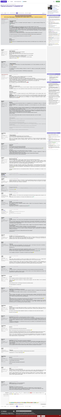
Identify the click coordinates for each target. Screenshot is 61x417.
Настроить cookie (24, 413)
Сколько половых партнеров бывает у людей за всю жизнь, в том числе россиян (54, 34)
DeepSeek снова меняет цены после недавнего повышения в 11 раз (53, 103)
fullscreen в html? (50, 138)
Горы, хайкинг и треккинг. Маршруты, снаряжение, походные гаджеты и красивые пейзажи (54, 77)
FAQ (29, 412)
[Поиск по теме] (44, 13)
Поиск (28, 412)
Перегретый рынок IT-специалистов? (12, 6)
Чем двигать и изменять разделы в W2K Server (54, 136)
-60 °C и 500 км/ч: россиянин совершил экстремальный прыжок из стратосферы (54, 95)
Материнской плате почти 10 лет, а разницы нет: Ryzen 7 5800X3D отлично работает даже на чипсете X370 (54, 97)
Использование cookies (19, 413)
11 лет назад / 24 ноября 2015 (13, 209)
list (34, 392)
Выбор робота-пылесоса (51, 43)
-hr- (42, 392)
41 (19, 406)
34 (10, 406)
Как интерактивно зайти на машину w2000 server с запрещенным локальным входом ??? (54, 147)
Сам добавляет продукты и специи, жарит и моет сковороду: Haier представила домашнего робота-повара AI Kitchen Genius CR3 (54, 88)
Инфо (42, 49)
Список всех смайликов (6, 394)
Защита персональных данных (31, 413)
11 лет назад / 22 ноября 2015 (13, 49)
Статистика (32, 412)
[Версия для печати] (43, 13)
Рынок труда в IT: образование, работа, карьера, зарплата (8, 4)
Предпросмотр (21, 404)
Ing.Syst (11, 286)
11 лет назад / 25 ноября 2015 (13, 381)
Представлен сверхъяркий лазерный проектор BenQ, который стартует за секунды (54, 100)
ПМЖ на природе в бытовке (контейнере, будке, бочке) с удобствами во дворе (53, 23)
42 (20, 406)
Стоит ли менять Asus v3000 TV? (52, 134)
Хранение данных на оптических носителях (54, 35)
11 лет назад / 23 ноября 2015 (13, 178)
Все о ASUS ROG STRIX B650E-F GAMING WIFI (54, 75)
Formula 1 (49, 24)
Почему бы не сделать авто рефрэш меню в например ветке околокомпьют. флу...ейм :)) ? (54, 139)
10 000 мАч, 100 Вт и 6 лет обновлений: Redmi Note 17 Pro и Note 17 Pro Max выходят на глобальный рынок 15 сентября (54, 93)
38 (15, 406)
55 (25, 406)
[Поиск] (54, 1)
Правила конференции (24, 412)
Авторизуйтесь (12, 404)
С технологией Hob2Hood (55, 8)
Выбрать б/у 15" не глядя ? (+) (52, 143)
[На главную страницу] (4, 1)
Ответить (44, 49)
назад (5, 406)
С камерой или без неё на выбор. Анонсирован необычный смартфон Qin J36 (54, 102)
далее (29, 406)
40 (18, 406)
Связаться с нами (18, 412)
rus (43, 392)
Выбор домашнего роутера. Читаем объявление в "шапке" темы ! (52, 32)
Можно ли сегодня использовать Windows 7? (54, 40)
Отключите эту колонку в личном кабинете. (52, 149)
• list (32, 392)
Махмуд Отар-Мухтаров (13, 191)
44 (23, 406)
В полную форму (43, 404)
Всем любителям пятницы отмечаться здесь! (54, 27)
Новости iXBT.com (49, 82)
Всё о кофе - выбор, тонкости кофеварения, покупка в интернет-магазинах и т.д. (54, 19)
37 (14, 406)
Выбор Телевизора (50, 26)
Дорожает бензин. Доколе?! (51, 25)
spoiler (25, 392)
